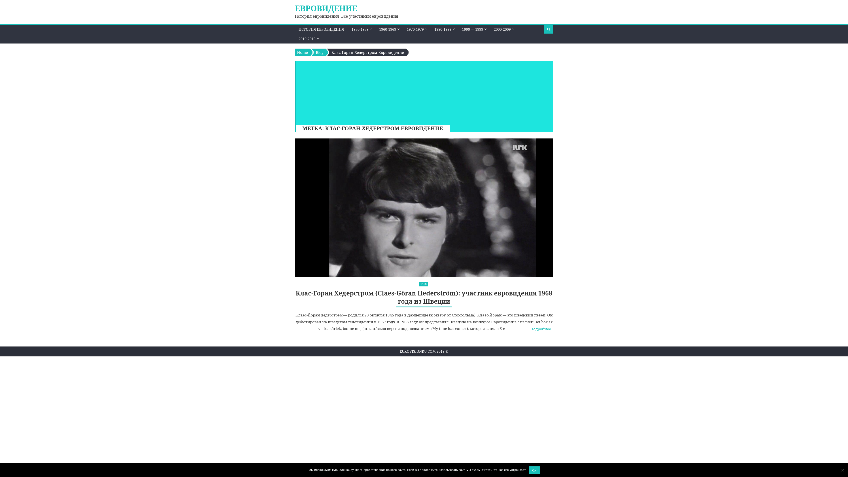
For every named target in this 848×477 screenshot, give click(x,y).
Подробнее (540, 328)
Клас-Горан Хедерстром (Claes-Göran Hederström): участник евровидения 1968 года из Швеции (424, 297)
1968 (423, 284)
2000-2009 (502, 29)
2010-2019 (307, 38)
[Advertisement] (422, 92)
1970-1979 (415, 29)
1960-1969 (387, 29)
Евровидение (326, 8)
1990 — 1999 (472, 29)
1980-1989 (442, 29)
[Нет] (842, 470)
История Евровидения (321, 29)
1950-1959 (360, 29)
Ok (534, 470)
